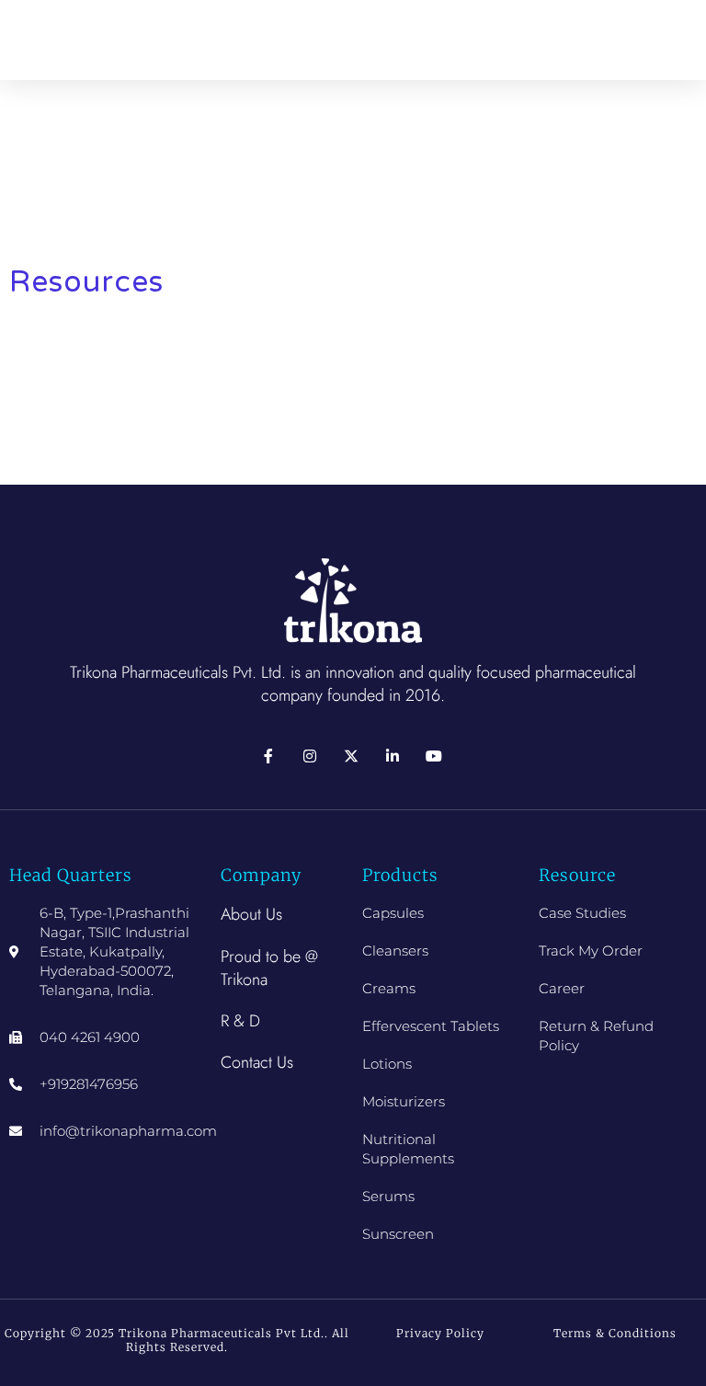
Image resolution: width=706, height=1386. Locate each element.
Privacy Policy (440, 1333)
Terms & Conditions (615, 1333)
